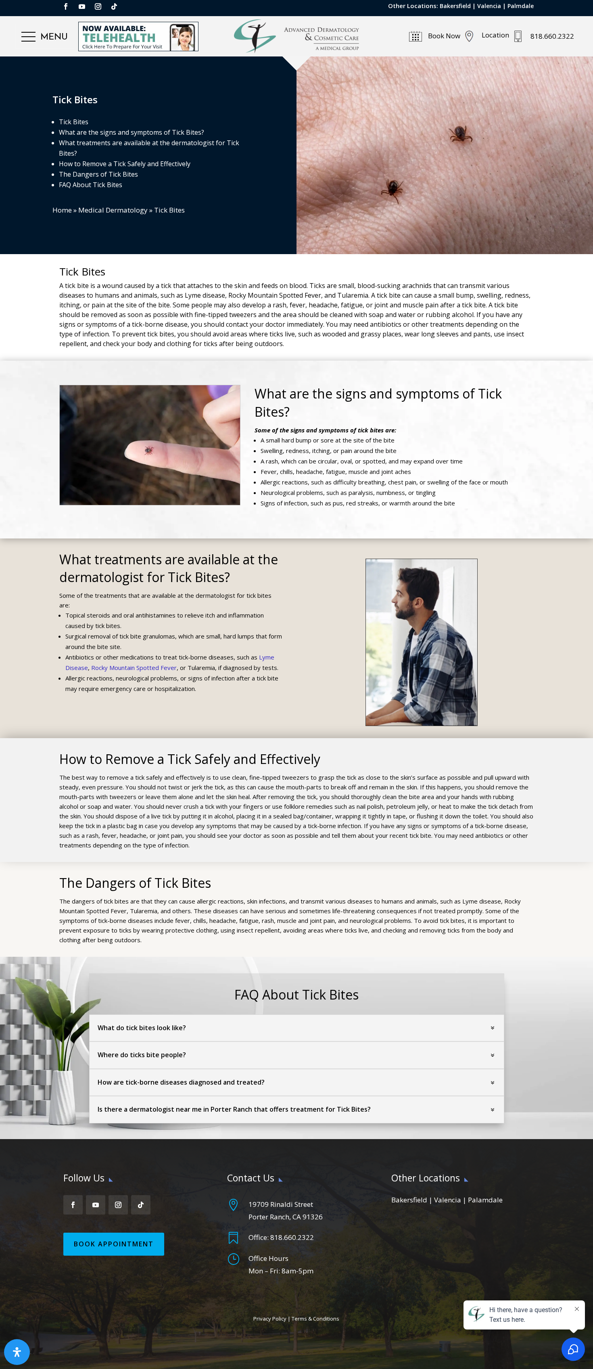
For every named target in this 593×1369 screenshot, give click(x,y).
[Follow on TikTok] (114, 6)
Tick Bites (73, 121)
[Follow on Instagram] (98, 6)
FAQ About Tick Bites (90, 184)
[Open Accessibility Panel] (17, 1352)
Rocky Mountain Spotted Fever (134, 668)
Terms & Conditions (315, 1318)
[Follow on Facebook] (65, 6)
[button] (44, 37)
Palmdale (520, 6)
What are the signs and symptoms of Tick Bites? (131, 132)
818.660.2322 (292, 1237)
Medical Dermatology (113, 210)
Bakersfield (455, 6)
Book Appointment (114, 1244)
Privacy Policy (269, 1318)
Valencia (489, 6)
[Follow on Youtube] (81, 6)
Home (62, 210)
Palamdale (485, 1199)
